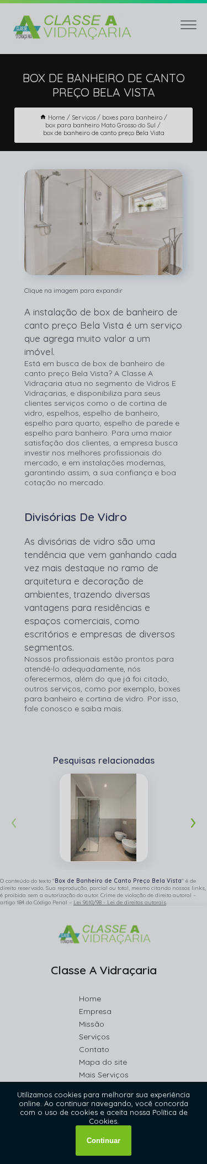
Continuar (103, 1140)
